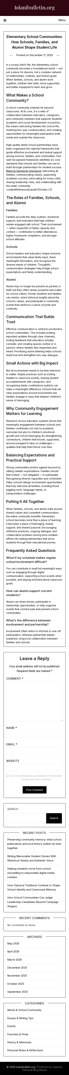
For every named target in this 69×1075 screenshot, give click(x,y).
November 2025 (17, 975)
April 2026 (13, 951)
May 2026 (13, 943)
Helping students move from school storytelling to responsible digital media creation (30, 873)
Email (11, 744)
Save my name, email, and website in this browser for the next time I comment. (36, 777)
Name (11, 728)
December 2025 (17, 967)
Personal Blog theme (34, 1069)
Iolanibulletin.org (34, 7)
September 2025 (17, 991)
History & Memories (19, 1042)
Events (11, 1026)
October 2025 (15, 983)
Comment (14, 678)
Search (12, 809)
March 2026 (14, 959)
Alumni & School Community (24, 1010)
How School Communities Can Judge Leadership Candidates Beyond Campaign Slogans (32, 902)
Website (12, 761)
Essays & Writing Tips (20, 1018)
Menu (62, 20)
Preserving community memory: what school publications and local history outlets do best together (34, 844)
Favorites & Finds (17, 1034)
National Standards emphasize (24, 170)
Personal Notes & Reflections (25, 1050)
